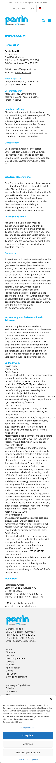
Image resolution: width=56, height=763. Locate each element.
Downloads (11, 691)
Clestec (9, 670)
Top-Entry (11, 673)
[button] (51, 699)
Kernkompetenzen (15, 658)
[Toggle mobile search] (43, 20)
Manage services (27, 727)
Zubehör (10, 688)
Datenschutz (23, 759)
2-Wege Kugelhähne (16, 676)
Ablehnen (28, 744)
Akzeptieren (28, 735)
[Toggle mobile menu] (49, 20)
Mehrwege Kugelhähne (18, 685)
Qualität (10, 655)
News (9, 694)
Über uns (10, 652)
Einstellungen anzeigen (28, 752)
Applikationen (13, 667)
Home (9, 649)
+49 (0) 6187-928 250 (18, 2)
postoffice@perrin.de (38, 2)
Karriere (10, 661)
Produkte (10, 664)
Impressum (35, 759)
